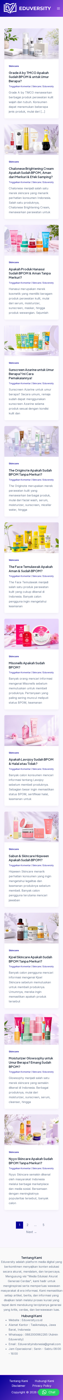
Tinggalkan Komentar (20, 86)
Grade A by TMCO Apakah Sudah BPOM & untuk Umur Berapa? (29, 77)
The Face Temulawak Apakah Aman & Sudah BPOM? (31, 569)
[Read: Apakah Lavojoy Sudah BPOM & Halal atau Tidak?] (31, 730)
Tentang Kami (18, 1381)
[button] (48, 1392)
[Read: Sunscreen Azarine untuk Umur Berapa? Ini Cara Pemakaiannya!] (31, 340)
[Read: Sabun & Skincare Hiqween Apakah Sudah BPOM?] (31, 826)
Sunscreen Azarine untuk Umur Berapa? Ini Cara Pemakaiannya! (31, 374)
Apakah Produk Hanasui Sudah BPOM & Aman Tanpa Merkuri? (30, 273)
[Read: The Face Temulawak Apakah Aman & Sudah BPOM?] (31, 537)
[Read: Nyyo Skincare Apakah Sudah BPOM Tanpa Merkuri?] (31, 1129)
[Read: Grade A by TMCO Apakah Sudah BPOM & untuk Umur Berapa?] (31, 43)
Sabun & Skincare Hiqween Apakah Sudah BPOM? (29, 858)
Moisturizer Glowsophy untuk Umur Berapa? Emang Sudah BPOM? (31, 1062)
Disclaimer (18, 1385)
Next (31, 1232)
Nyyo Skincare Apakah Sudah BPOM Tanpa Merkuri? (31, 1161)
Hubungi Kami (44, 1381)
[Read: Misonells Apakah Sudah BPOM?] (31, 634)
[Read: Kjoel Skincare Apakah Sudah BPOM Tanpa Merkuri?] (31, 928)
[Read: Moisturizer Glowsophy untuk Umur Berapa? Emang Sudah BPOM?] (31, 1029)
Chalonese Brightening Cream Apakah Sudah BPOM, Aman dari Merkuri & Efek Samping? (31, 172)
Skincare (14, 66)
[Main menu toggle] (58, 8)
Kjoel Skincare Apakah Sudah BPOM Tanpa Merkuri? (30, 959)
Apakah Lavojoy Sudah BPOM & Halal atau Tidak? (31, 761)
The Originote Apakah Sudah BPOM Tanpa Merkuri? (30, 472)
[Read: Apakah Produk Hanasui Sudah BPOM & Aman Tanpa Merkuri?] (31, 240)
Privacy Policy (41, 1385)
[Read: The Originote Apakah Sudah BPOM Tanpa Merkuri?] (31, 441)
